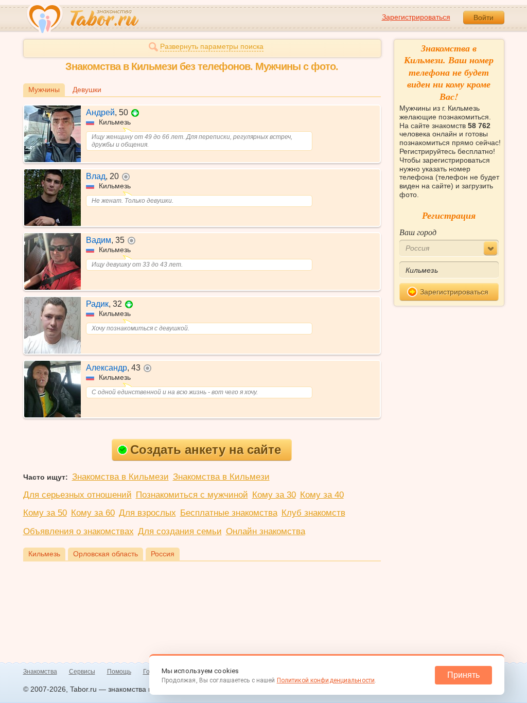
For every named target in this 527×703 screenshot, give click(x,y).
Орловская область (105, 554)
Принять (463, 675)
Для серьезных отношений (77, 495)
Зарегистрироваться (416, 17)
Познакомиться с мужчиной (192, 495)
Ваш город (417, 231)
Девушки (87, 89)
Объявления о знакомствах (78, 531)
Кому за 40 (322, 495)
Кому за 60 (93, 513)
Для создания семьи (180, 531)
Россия (162, 554)
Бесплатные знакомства (228, 513)
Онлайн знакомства (265, 531)
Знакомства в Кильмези (120, 477)
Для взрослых (147, 513)
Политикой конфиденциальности (326, 680)
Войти (483, 17)
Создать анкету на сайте (205, 449)
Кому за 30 (274, 495)
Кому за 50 (45, 513)
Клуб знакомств (313, 513)
